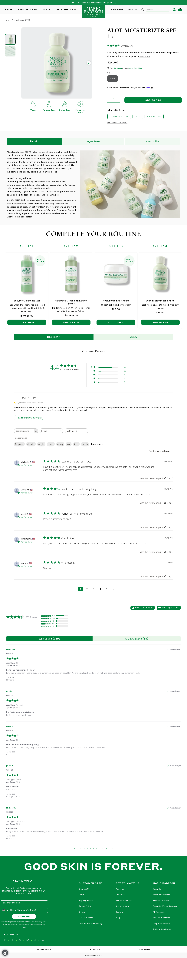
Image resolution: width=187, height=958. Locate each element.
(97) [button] (53, 616)
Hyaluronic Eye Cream (116, 300)
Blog (118, 918)
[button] (180, 9)
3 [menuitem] (87, 848)
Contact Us (84, 889)
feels (76, 444)
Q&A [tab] (133, 336)
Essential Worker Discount (165, 906)
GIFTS (47, 9)
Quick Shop (26, 322)
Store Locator (122, 906)
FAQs (81, 895)
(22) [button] (53, 618)
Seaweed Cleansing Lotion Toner (71, 302)
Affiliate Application (162, 929)
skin (68, 444)
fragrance (19, 444)
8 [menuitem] (102, 848)
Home (7, 20)
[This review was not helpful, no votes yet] (170, 478)
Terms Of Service (44, 949)
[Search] (143, 9)
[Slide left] (25, 63)
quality (60, 444)
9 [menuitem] (106, 848)
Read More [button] (144, 57)
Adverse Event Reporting (90, 924)
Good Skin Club (135, 68)
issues (51, 444)
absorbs (30, 444)
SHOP (8, 9)
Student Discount (161, 901)
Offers (82, 912)
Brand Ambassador (161, 895)
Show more (96, 444)
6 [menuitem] (96, 848)
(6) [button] (53, 623)
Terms (24, 927)
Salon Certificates (124, 901)
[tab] (49, 638)
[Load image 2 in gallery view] (10, 51)
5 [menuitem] (93, 848)
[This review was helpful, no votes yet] (165, 478)
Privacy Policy (38, 924)
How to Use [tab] (152, 141)
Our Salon (120, 895)
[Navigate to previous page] (73, 589)
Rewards (157, 889)
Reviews (119, 912)
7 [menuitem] (99, 848)
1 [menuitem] (80, 848)
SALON (132, 9)
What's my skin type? (117, 123)
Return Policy (85, 906)
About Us (120, 889)
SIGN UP (24, 916)
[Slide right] (89, 63)
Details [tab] (34, 141)
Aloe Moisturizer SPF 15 (21, 20)
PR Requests (159, 912)
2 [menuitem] (84, 848)
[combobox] (154, 9)
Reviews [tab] (54, 337)
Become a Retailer (161, 918)
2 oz (112, 79)
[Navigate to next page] (113, 589)
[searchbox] (23, 431)
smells (85, 444)
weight (41, 444)
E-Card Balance (86, 918)
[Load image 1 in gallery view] (10, 39)
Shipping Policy (86, 901)
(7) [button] (53, 621)
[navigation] (90, 906)
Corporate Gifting (161, 924)
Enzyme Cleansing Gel (27, 300)
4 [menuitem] (90, 848)
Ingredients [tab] (93, 141)
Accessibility (95, 949)
